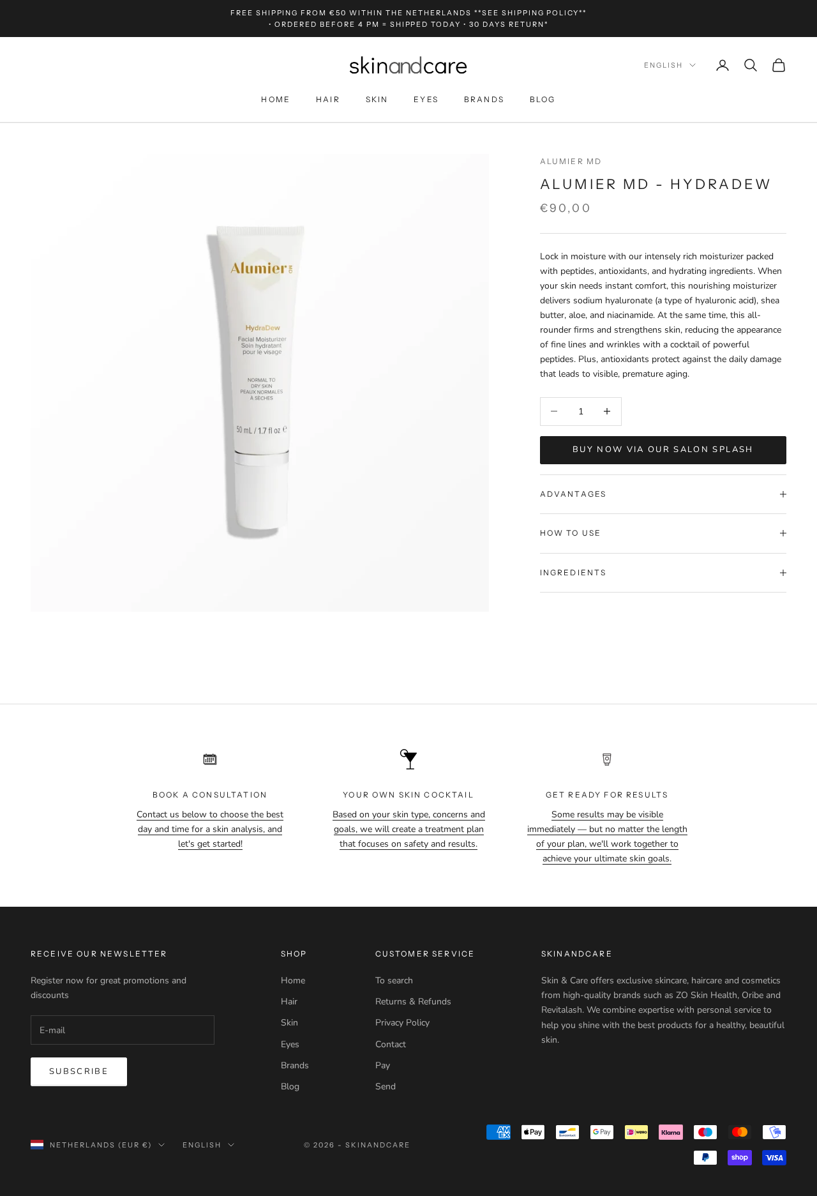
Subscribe (79, 1071)
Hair (328, 100)
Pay (382, 1065)
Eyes (426, 100)
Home (275, 100)
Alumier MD (571, 161)
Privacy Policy (402, 1023)
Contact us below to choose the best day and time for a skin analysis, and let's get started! (210, 829)
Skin (377, 100)
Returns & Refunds (413, 1001)
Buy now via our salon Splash (663, 449)
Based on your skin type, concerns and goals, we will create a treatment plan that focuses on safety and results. (409, 829)
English (663, 65)
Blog (543, 100)
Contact (390, 1044)
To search (394, 980)
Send (385, 1086)
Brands (484, 100)
